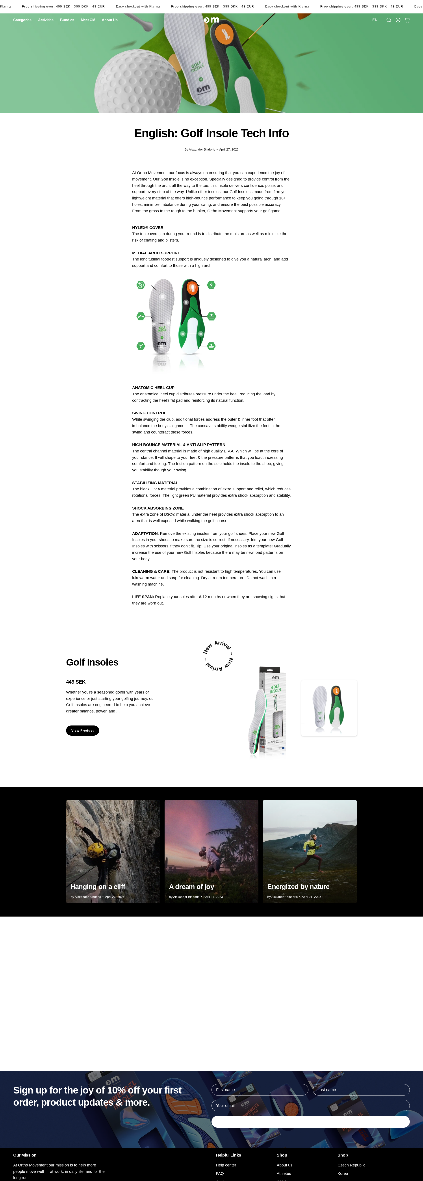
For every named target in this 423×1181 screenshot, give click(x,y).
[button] (109, 20)
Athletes (284, 1173)
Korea (343, 1173)
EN (375, 20)
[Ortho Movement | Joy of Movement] (211, 20)
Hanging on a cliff (97, 887)
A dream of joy (191, 887)
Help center (226, 1165)
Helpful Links (228, 1155)
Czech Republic (351, 1165)
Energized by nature (298, 887)
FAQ (220, 1173)
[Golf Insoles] (270, 708)
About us (284, 1165)
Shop (282, 1155)
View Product (82, 730)
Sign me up (310, 1121)
